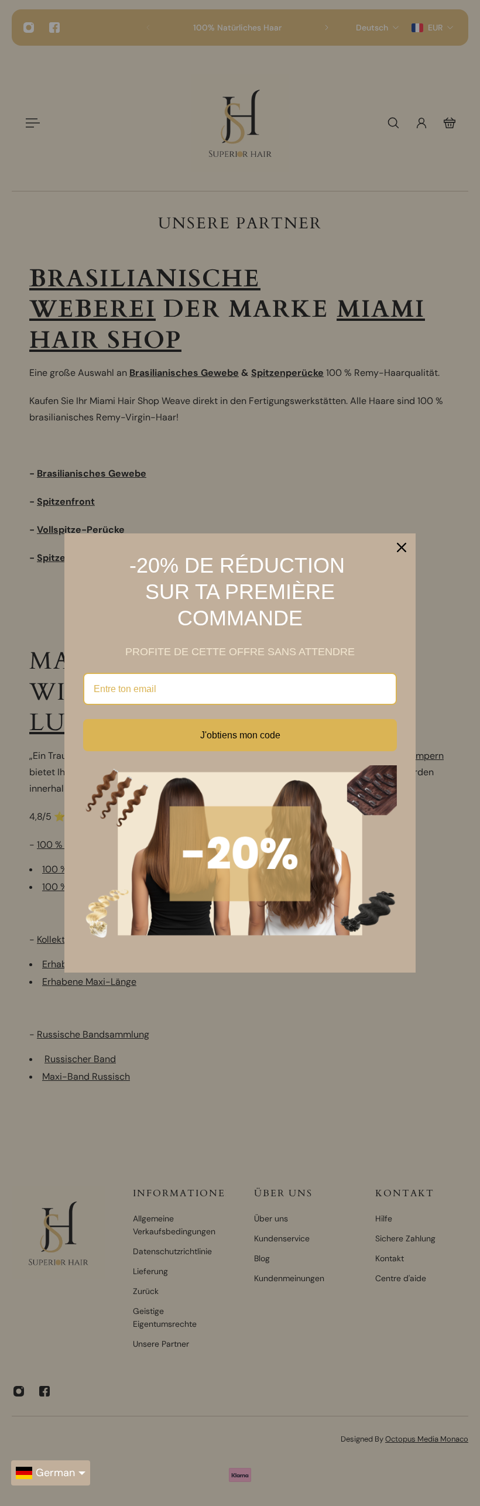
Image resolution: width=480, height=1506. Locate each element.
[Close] (402, 547)
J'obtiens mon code (240, 735)
